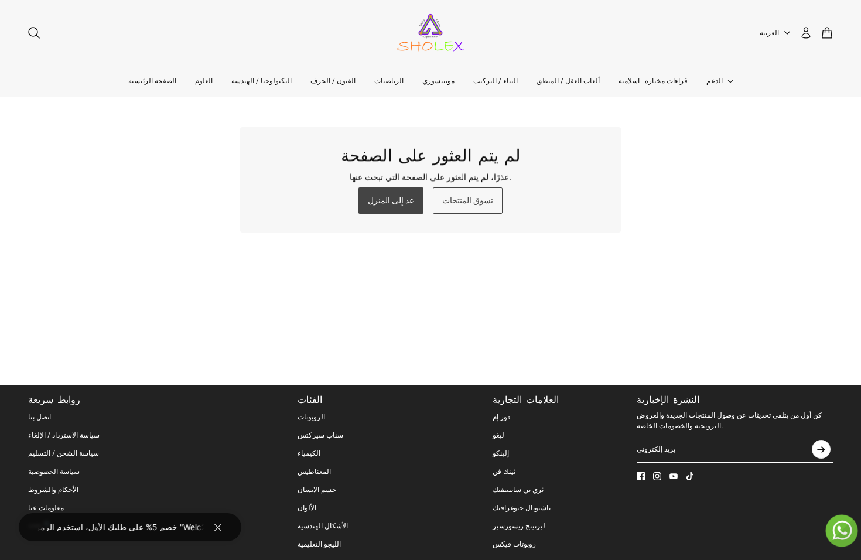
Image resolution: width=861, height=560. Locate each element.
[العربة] (827, 33)
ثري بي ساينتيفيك (518, 490)
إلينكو (501, 453)
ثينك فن (504, 471)
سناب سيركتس (320, 435)
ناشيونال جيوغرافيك (522, 508)
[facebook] (640, 476)
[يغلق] (218, 527)
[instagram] (657, 476)
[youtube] (673, 476)
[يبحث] (34, 33)
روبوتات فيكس (514, 544)
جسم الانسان (317, 490)
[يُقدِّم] (821, 449)
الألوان (307, 508)
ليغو (498, 435)
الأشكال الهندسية (323, 526)
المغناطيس (314, 471)
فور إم (502, 417)
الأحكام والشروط (53, 490)
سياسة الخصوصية (54, 471)
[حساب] (806, 33)
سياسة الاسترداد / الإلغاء (64, 435)
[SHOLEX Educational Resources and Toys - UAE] (430, 32)
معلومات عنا (46, 508)
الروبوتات (311, 417)
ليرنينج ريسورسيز (519, 526)
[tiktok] (690, 476)
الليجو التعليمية (319, 544)
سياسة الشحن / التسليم (63, 453)
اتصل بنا (39, 417)
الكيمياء (309, 453)
